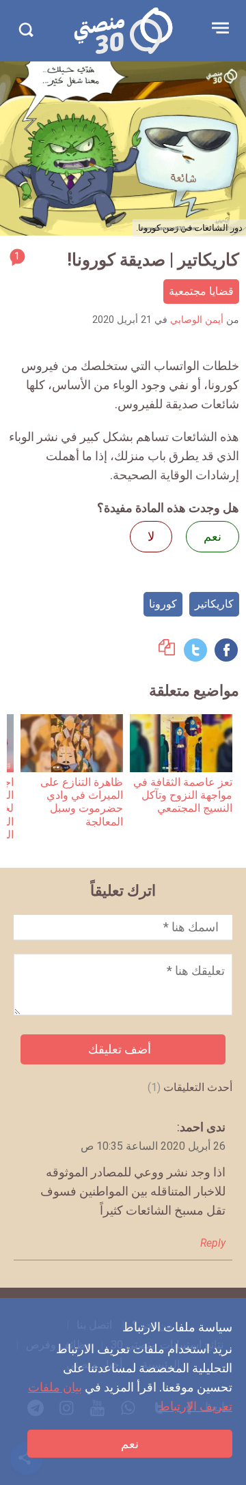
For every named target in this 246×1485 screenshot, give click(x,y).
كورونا (163, 603)
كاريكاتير (214, 603)
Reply (213, 1242)
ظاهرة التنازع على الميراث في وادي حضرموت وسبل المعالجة (81, 802)
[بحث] (26, 30)
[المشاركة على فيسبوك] (226, 650)
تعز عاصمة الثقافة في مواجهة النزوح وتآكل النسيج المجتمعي (182, 795)
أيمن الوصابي (196, 320)
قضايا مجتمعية (201, 291)
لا (151, 536)
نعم (130, 1444)
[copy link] (167, 651)
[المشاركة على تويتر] (195, 650)
